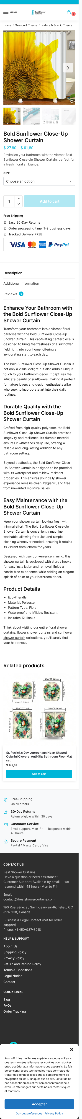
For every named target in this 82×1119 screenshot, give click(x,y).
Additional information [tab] (21, 283)
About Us (10, 946)
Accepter (39, 1104)
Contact (9, 982)
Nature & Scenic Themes (57, 25)
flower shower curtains (34, 632)
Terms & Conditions (17, 970)
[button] (71, 1049)
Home (7, 25)
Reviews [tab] (12, 294)
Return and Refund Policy (22, 964)
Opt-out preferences (29, 1113)
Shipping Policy (14, 952)
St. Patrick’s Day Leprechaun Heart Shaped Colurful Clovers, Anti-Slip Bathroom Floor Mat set (39, 756)
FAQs (7, 1005)
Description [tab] (12, 273)
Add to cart (49, 201)
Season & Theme (26, 25)
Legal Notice (12, 976)
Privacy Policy (53, 1113)
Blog (6, 999)
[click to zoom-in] (41, 67)
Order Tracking (14, 1011)
